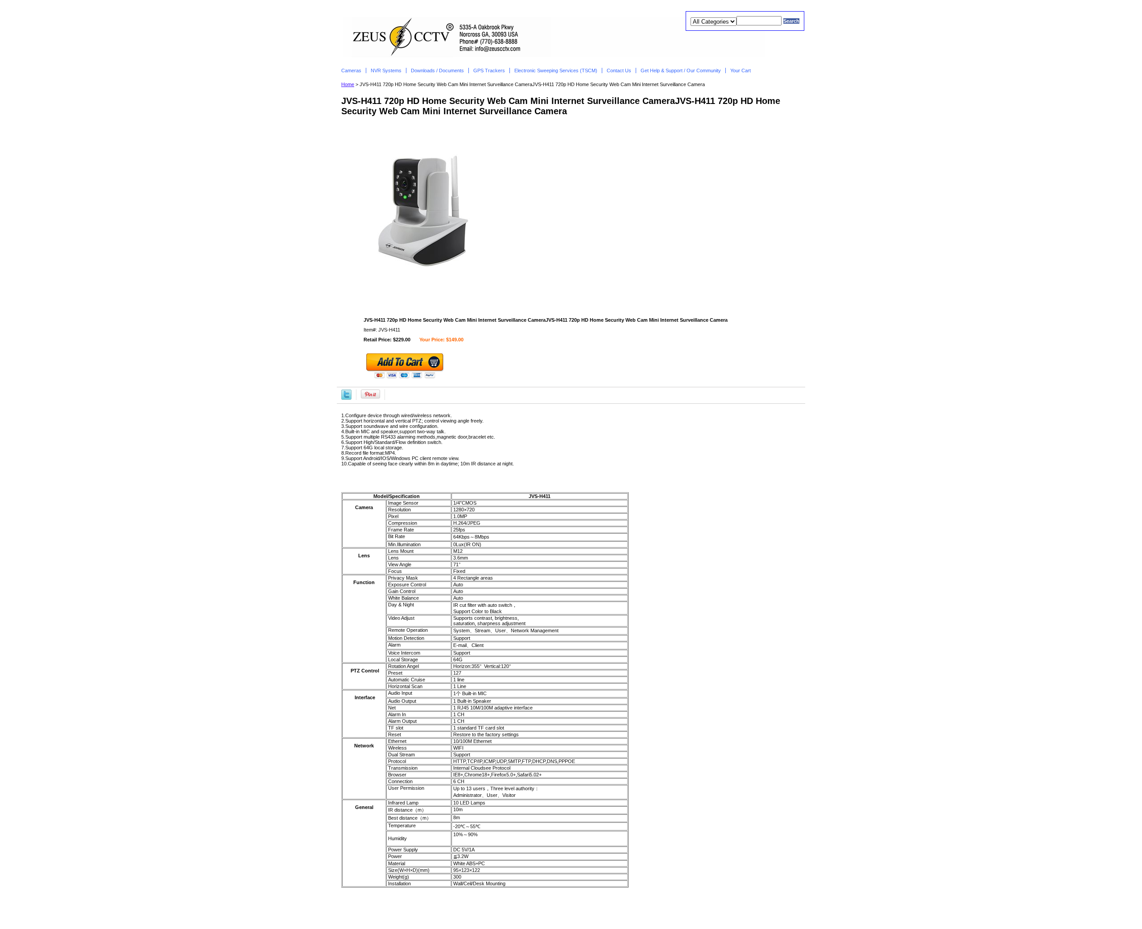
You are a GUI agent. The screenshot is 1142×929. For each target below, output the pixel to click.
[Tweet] (346, 394)
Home (347, 84)
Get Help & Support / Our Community (681, 70)
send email (589, 906)
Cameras (351, 70)
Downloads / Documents (437, 70)
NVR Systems (386, 70)
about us (504, 906)
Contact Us (619, 70)
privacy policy (545, 906)
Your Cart (741, 70)
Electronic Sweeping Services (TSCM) (555, 70)
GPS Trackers (489, 70)
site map (623, 906)
